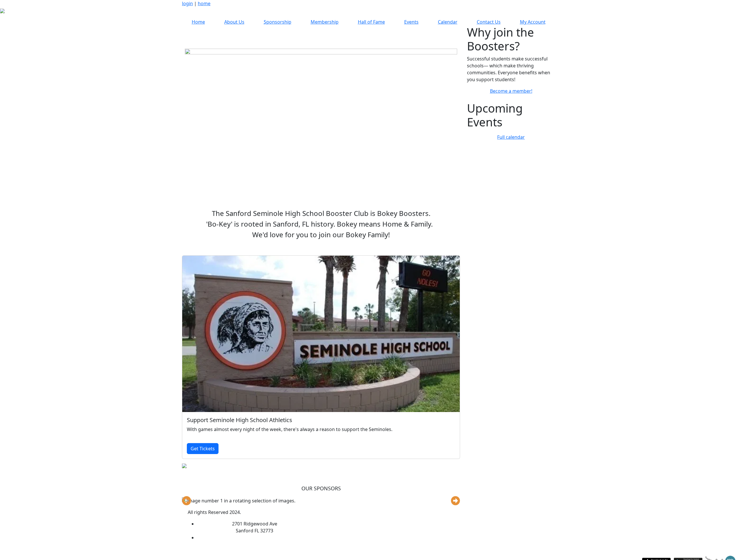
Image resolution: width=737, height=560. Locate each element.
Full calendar (511, 137)
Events (411, 22)
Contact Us (489, 22)
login (187, 3)
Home (198, 22)
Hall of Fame (371, 22)
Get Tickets (203, 448)
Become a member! (511, 91)
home (204, 3)
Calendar (447, 22)
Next (455, 500)
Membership (325, 22)
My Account (533, 22)
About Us (234, 22)
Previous (186, 500)
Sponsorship (277, 22)
